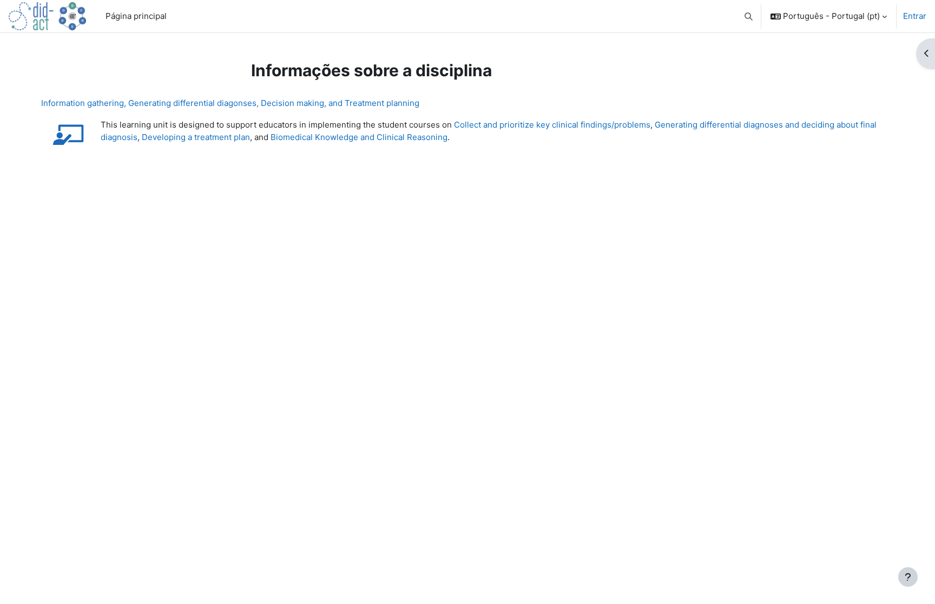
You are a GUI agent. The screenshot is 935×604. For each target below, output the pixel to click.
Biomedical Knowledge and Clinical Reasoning (359, 137)
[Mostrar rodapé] (908, 577)
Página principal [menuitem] (136, 16)
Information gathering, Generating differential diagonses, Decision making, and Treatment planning (230, 103)
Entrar (914, 16)
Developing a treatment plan (196, 137)
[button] (749, 16)
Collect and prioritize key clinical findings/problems (552, 125)
